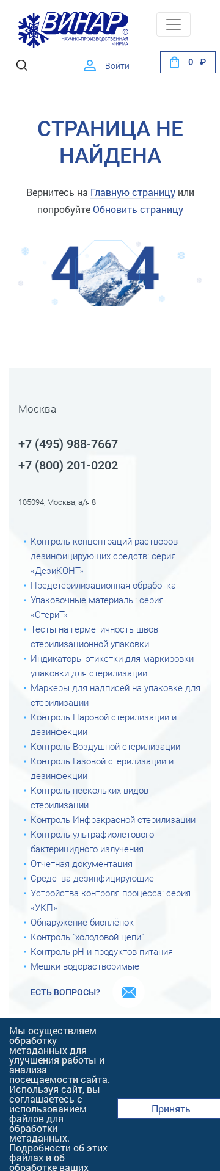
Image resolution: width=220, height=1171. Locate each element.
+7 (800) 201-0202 (68, 465)
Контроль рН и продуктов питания (102, 951)
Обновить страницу (138, 209)
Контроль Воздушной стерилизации (105, 746)
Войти (117, 66)
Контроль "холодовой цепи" (87, 937)
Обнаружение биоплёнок (82, 922)
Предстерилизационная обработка (103, 585)
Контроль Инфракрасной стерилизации (113, 819)
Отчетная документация (82, 863)
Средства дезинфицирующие (92, 878)
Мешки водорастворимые (85, 966)
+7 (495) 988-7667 (68, 444)
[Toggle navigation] (173, 24)
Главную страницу (132, 192)
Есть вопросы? (65, 992)
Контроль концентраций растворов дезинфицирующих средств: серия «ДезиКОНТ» (104, 556)
